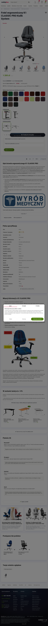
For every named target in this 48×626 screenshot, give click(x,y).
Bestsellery (15, 599)
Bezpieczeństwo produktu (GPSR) (27, 288)
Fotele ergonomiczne (8, 569)
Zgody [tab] (10, 305)
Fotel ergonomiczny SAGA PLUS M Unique (23, 552)
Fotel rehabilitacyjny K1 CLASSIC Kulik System (8, 552)
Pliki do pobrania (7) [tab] (18, 217)
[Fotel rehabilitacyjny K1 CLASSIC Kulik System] (9, 545)
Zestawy (15, 608)
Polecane (15, 601)
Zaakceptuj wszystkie (37, 319)
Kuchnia (24, 5)
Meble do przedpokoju (36, 599)
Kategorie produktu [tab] (7, 217)
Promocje (15, 606)
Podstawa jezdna (7, 121)
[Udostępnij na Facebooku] (33, 159)
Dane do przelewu (24, 604)
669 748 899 (7, 595)
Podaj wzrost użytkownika (12, 143)
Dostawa (22, 606)
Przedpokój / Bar (35, 6)
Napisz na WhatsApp (6, 598)
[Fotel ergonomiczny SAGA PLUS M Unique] (24, 545)
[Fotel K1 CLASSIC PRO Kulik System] (36, 68)
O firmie (22, 597)
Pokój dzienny (3, 5)
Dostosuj (24, 319)
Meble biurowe (35, 606)
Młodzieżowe (14, 5)
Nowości (15, 602)
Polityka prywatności (25, 601)
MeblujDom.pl (3, 616)
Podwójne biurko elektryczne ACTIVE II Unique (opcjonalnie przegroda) (37, 419)
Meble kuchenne (35, 604)
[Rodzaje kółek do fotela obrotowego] (8, 267)
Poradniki (15, 597)
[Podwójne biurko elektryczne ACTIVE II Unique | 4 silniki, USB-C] (38, 412)
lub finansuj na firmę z (31, 86)
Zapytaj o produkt (24, 501)
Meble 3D (15, 609)
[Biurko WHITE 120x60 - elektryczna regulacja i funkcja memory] (24, 412)
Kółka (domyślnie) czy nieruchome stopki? (15, 138)
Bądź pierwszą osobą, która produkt (24, 431)
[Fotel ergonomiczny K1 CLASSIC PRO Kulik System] (6, 576)
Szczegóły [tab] (24, 305)
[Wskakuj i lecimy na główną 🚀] (1, 8)
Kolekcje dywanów (35, 609)
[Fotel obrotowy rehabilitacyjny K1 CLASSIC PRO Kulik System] (28, 68)
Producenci (15, 604)
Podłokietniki (6, 109)
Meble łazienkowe (35, 602)
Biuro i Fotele (19, 5)
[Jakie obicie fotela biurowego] (7, 265)
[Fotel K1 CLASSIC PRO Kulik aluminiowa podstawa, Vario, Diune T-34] (6, 68)
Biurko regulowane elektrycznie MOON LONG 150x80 (9, 419)
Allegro (22, 599)
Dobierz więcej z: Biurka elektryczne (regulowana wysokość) (25, 402)
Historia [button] (23, 623)
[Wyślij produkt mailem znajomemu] (26, 159)
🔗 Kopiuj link (43, 158)
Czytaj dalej (23, 213)
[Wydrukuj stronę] (29, 159)
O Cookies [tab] (38, 305)
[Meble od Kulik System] (32, 232)
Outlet (22, 609)
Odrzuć (10, 319)
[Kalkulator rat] (20, 86)
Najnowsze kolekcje (36, 608)
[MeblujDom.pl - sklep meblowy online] (5, 2)
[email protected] (8, 602)
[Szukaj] (29, 2)
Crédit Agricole (10, 86)
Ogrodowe (30, 5)
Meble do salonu (35, 595)
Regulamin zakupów (24, 602)
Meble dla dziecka (35, 601)
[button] (35, 2)
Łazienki (41, 5)
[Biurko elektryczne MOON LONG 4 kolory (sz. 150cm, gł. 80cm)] (9, 412)
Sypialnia (8, 5)
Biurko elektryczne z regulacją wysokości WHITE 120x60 (23, 419)
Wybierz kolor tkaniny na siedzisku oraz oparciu (14, 90)
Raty (21, 608)
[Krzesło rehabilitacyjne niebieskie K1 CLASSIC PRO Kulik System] (44, 68)
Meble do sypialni (35, 597)
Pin (37, 158)
